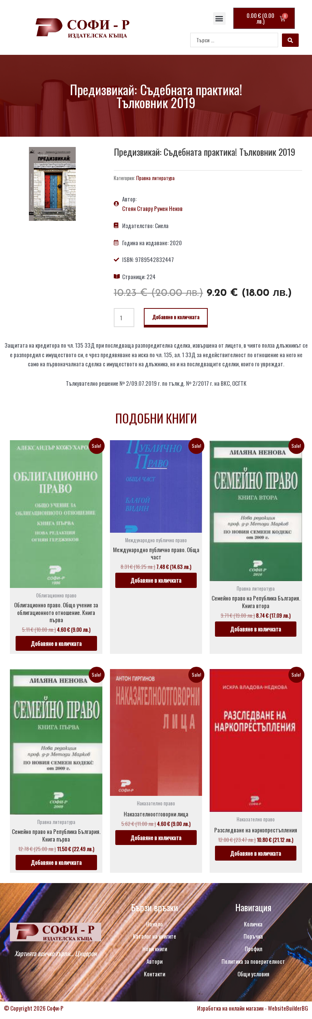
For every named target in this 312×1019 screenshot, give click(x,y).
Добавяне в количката (175, 317)
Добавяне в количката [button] (56, 643)
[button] (219, 18)
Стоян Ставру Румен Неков (152, 208)
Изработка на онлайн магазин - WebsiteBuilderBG (252, 1008)
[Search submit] (290, 40)
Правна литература (155, 178)
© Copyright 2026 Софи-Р (34, 1008)
